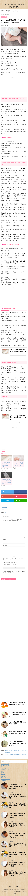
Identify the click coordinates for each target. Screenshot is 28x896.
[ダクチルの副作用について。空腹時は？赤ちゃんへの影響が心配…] (6, 475)
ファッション (4, 766)
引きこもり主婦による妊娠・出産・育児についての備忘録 (14, 889)
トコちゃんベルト (5, 765)
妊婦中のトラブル (5, 769)
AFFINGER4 (14, 893)
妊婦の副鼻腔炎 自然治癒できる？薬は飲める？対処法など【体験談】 (17, 815)
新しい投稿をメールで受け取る (11, 564)
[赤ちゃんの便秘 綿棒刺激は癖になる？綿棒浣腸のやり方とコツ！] (6, 458)
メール (5, 545)
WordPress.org (4, 780)
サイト (4, 551)
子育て (2, 771)
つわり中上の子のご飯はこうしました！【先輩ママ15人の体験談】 (17, 796)
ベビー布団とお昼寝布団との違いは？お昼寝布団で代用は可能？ (17, 714)
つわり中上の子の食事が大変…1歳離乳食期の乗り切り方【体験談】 (18, 805)
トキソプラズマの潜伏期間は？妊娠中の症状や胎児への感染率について (17, 743)
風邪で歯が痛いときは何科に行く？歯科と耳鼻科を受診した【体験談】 (17, 825)
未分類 (2, 772)
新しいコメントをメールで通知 (11, 562)
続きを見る (18, 356)
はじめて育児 (14, 7)
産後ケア (3, 774)
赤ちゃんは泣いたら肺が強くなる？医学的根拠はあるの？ (19, 464)
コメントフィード (5, 779)
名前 (4, 539)
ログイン (3, 776)
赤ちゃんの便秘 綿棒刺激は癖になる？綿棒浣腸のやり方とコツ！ (18, 351)
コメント (5, 523)
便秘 (3, 509)
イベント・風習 (5, 764)
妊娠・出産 (4, 507)
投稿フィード (4, 777)
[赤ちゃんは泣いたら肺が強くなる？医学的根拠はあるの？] (18, 458)
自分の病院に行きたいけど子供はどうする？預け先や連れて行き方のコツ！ (17, 786)
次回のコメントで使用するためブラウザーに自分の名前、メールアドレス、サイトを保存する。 (14, 559)
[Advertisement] (14, 86)
